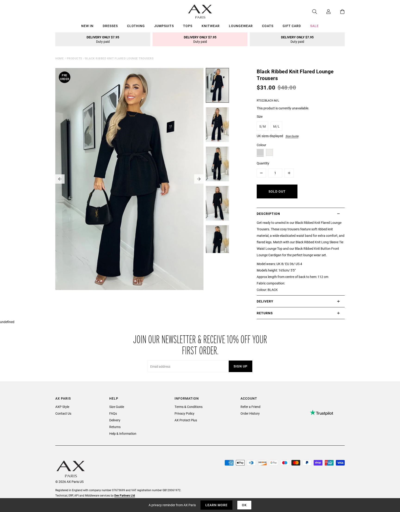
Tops (187, 26)
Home (59, 58)
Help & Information (122, 433)
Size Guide (291, 136)
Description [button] (268, 213)
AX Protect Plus (186, 420)
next (198, 179)
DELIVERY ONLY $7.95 (103, 39)
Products (74, 58)
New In (87, 26)
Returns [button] (265, 313)
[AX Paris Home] (200, 12)
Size (259, 116)
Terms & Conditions (189, 406)
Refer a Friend (250, 406)
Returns (115, 427)
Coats (267, 26)
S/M (262, 126)
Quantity (263, 163)
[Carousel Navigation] (129, 179)
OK (244, 505)
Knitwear (211, 26)
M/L (276, 126)
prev (60, 179)
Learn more (216, 505)
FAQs (113, 413)
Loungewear (241, 26)
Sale (314, 26)
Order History (250, 413)
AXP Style (62, 406)
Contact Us (63, 413)
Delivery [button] (265, 301)
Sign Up (240, 366)
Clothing (136, 26)
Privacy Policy (184, 413)
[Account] (324, 12)
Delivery (114, 420)
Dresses (110, 26)
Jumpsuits (164, 26)
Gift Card (292, 26)
